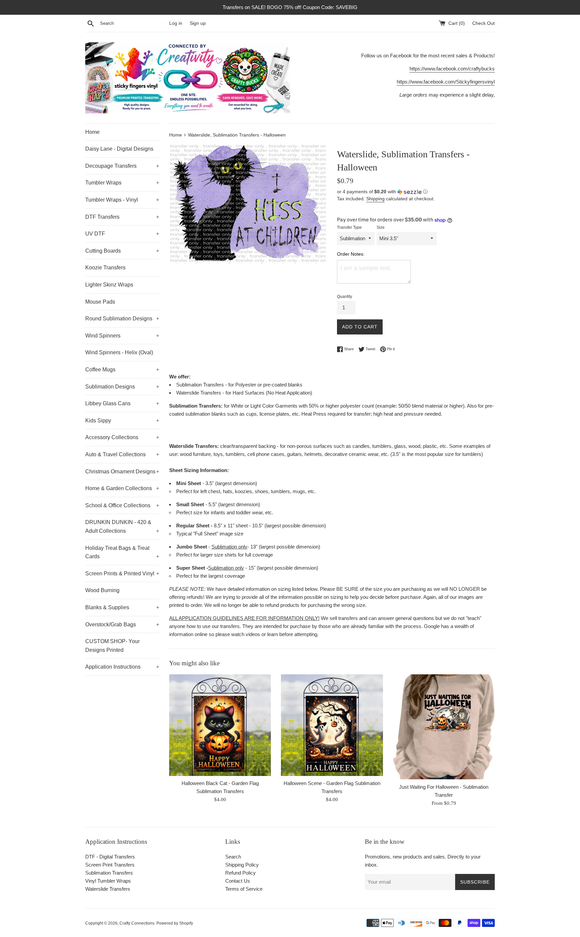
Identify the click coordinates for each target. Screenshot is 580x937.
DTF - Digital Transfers (110, 857)
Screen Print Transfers (110, 865)
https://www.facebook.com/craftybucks (452, 68)
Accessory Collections (122, 437)
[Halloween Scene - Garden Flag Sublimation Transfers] (332, 725)
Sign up (198, 23)
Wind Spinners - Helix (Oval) (119, 352)
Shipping (375, 198)
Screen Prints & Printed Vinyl (122, 573)
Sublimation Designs (122, 386)
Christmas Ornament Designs (122, 471)
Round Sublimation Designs (122, 318)
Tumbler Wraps (122, 183)
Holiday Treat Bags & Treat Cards (122, 552)
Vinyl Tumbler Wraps (108, 881)
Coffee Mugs (122, 369)
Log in (175, 23)
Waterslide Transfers (107, 889)
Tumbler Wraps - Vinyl (122, 200)
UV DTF (122, 234)
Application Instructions (122, 667)
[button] (416, 192)
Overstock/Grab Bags (122, 624)
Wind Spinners (122, 336)
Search (233, 857)
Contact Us (237, 881)
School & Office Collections (122, 505)
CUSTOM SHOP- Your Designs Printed (112, 645)
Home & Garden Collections (122, 488)
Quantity (344, 296)
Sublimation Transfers (109, 873)
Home (92, 132)
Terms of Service (243, 889)
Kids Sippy (122, 420)
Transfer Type (349, 227)
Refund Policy (240, 873)
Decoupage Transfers (122, 166)
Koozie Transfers (105, 267)
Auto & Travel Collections (122, 454)
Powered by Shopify (174, 923)
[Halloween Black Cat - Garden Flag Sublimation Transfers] (220, 725)
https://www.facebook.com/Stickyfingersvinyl (446, 82)
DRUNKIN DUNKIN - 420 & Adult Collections (122, 526)
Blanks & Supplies (122, 607)
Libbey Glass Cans (122, 403)
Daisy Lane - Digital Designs (119, 149)
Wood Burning (102, 590)
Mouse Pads (100, 302)
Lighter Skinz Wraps (109, 285)
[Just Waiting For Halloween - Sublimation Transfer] (444, 727)
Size (381, 227)
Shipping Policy (242, 865)
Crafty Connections (136, 923)
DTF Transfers (122, 217)
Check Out (483, 23)
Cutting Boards (122, 251)
